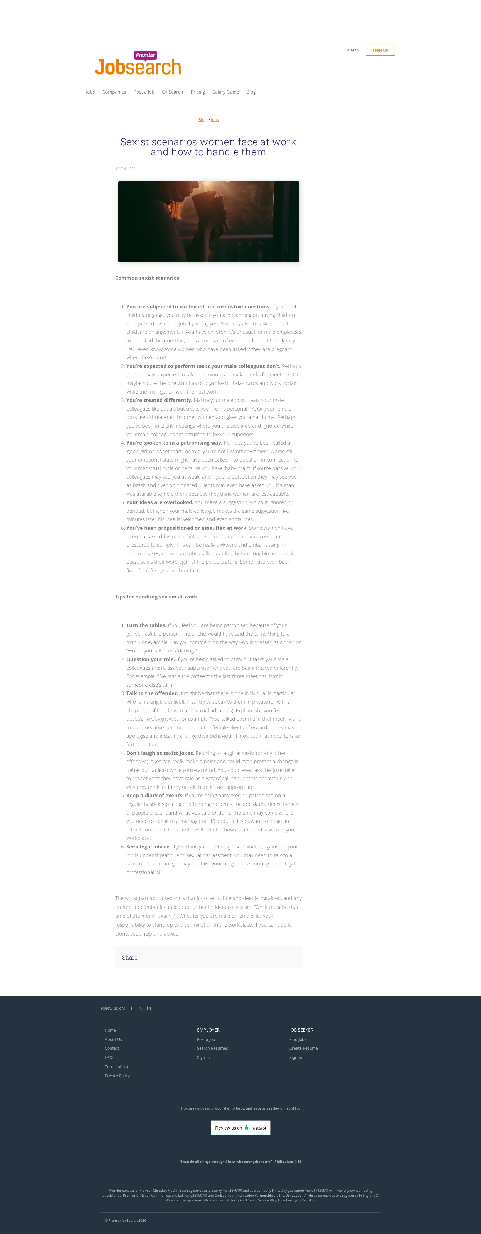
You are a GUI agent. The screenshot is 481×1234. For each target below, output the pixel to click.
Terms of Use (117, 1066)
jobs (215, 119)
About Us (113, 1039)
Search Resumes (212, 1048)
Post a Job (206, 1039)
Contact (112, 1048)
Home (110, 1030)
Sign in (351, 50)
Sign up (380, 50)
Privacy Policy (117, 1075)
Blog (202, 119)
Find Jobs (297, 1039)
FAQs (109, 1057)
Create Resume (303, 1048)
